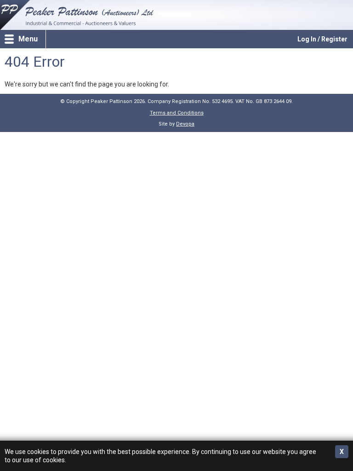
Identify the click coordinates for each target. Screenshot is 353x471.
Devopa (185, 124)
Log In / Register (322, 39)
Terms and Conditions (177, 113)
